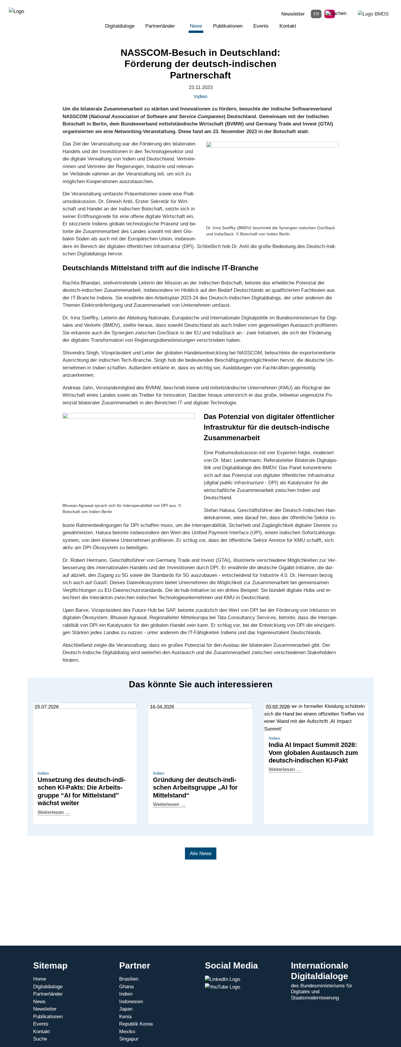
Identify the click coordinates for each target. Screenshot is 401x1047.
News (196, 26)
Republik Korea (136, 1024)
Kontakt (287, 26)
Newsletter (293, 14)
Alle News (201, 853)
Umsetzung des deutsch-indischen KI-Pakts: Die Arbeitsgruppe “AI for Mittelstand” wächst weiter (82, 791)
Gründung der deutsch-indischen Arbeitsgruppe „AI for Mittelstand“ (195, 787)
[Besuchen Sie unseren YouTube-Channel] (222, 987)
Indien (125, 994)
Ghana (126, 986)
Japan (125, 1009)
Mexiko (127, 1031)
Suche (40, 1039)
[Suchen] (336, 13)
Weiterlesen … (54, 812)
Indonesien (131, 1001)
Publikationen (227, 26)
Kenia (125, 1016)
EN (316, 14)
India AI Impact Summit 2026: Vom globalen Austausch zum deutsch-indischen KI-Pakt (313, 752)
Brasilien (128, 979)
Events (261, 26)
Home (39, 979)
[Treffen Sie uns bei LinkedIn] (222, 979)
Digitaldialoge (119, 26)
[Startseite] (16, 11)
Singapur (129, 1039)
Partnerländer (160, 26)
